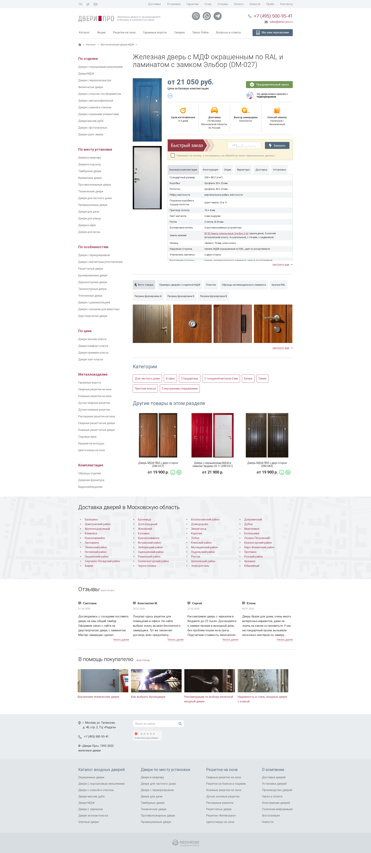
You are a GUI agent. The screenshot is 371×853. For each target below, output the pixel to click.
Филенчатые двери (90, 87)
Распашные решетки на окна (96, 416)
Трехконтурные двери (92, 288)
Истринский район (149, 542)
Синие (262, 378)
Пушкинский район (97, 556)
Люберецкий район (150, 547)
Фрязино (249, 561)
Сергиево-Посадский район (102, 561)
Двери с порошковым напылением (100, 66)
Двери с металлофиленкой (95, 100)
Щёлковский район (203, 561)
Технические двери (90, 191)
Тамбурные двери (89, 171)
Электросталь (200, 565)
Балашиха (91, 519)
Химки (89, 565)
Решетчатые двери (90, 268)
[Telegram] (217, 16)
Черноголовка (147, 565)
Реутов (195, 556)
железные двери (89, 750)
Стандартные (189, 378)
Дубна (248, 524)
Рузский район (253, 556)
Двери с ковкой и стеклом (94, 107)
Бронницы (144, 519)
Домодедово (199, 524)
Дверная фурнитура (91, 480)
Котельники (251, 533)
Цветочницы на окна (91, 450)
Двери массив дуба (90, 120)
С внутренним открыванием (180, 388)
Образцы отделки (89, 473)
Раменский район (149, 556)
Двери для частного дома (95, 198)
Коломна (143, 533)
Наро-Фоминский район (259, 547)
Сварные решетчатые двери (96, 423)
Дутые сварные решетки (94, 402)
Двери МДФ (86, 73)
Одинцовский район (151, 551)
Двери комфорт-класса (93, 345)
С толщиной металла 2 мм (221, 378)
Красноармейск (95, 538)
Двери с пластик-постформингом (99, 93)
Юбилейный (251, 565)
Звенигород (198, 528)
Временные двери (90, 177)
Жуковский (145, 528)
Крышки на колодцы (91, 443)
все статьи (143, 660)
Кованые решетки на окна (94, 396)
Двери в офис (87, 225)
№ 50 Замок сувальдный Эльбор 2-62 (226, 233)
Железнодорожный (97, 528)
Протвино (250, 551)
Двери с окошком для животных (99, 309)
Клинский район (201, 542)
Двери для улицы (89, 218)
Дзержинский (253, 519)
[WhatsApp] (206, 16)
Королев (196, 533)
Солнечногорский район (153, 561)
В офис (170, 378)
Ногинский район (95, 551)
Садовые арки (87, 436)
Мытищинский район (204, 547)
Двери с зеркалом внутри (94, 80)
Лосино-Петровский (257, 538)
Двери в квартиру (89, 157)
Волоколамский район (205, 519)
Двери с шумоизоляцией (94, 302)
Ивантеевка (251, 528)
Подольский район (203, 551)
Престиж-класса (145, 388)
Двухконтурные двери (92, 282)
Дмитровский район (98, 524)
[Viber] (196, 16)
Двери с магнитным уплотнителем (100, 261)
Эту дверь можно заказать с (272, 95)
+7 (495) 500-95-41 (273, 16)
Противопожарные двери (94, 184)
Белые (248, 378)
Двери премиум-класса (93, 352)
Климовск (91, 533)
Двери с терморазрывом (94, 255)
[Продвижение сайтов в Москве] (185, 843)
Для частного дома (147, 378)
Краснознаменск (148, 538)
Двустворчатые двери (92, 315)
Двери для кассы (89, 231)
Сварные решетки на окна (94, 389)
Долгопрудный (147, 524)
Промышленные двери (92, 204)
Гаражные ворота (89, 382)
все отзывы (108, 590)
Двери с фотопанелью (92, 127)
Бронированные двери (92, 275)
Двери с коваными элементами (98, 114)
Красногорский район (258, 542)
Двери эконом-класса (92, 339)
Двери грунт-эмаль (90, 134)
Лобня (195, 538)
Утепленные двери (90, 295)
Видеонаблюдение (90, 486)
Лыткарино (92, 542)
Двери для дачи (88, 211)
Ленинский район (96, 547)
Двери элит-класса (90, 359)
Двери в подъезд (89, 164)
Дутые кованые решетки (94, 409)
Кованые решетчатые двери (96, 429)
